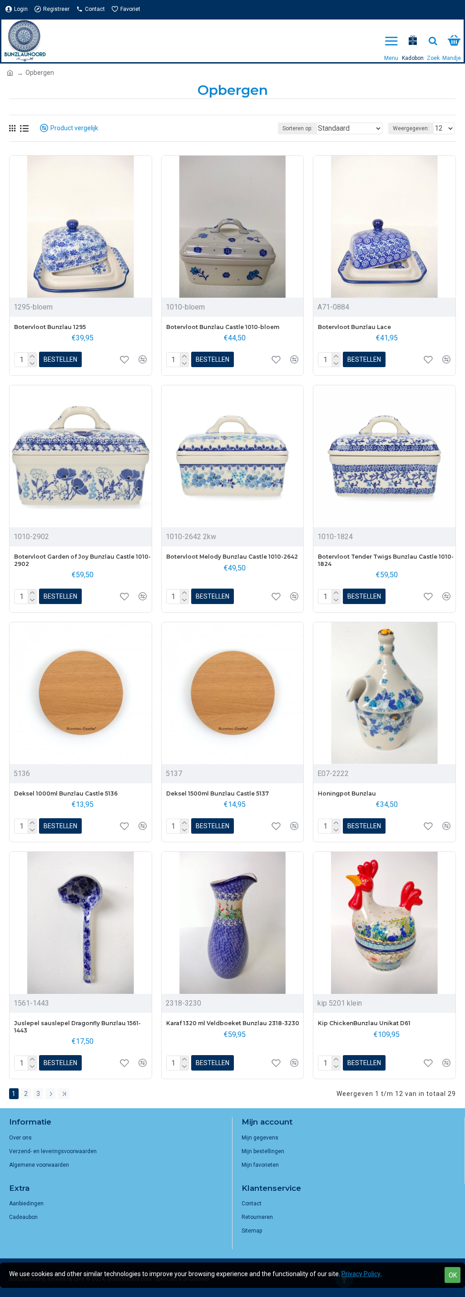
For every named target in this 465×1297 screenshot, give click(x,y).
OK (453, 1275)
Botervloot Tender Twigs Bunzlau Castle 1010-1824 (386, 560)
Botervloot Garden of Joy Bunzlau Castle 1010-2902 (82, 560)
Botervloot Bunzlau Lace (354, 327)
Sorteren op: (297, 128)
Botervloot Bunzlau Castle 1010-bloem (222, 327)
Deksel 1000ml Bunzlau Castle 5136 (66, 793)
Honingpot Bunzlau (347, 793)
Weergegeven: (411, 128)
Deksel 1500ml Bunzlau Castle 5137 (217, 793)
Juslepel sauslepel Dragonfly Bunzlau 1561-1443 (77, 1027)
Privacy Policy (361, 1273)
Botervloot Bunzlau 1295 (50, 327)
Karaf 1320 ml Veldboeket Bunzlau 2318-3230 (232, 1023)
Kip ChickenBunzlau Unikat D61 (364, 1023)
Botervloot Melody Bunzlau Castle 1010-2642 (232, 556)
